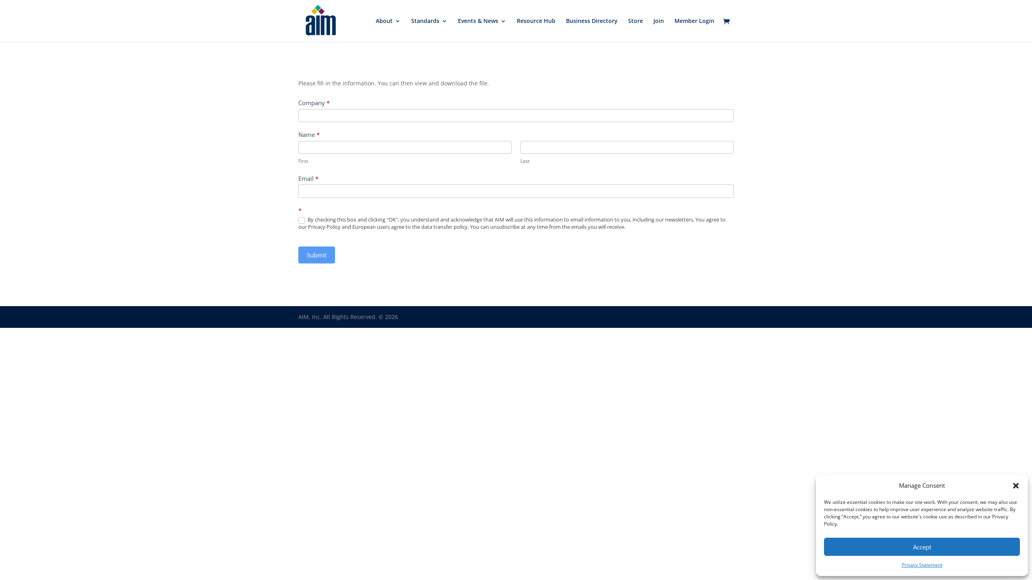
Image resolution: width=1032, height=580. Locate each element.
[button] (1016, 486)
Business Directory (592, 21)
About (384, 21)
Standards (425, 21)
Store (635, 21)
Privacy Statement (922, 564)
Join (658, 21)
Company (314, 103)
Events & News (478, 21)
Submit (317, 255)
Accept (922, 547)
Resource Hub (536, 21)
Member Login (694, 21)
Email (308, 178)
